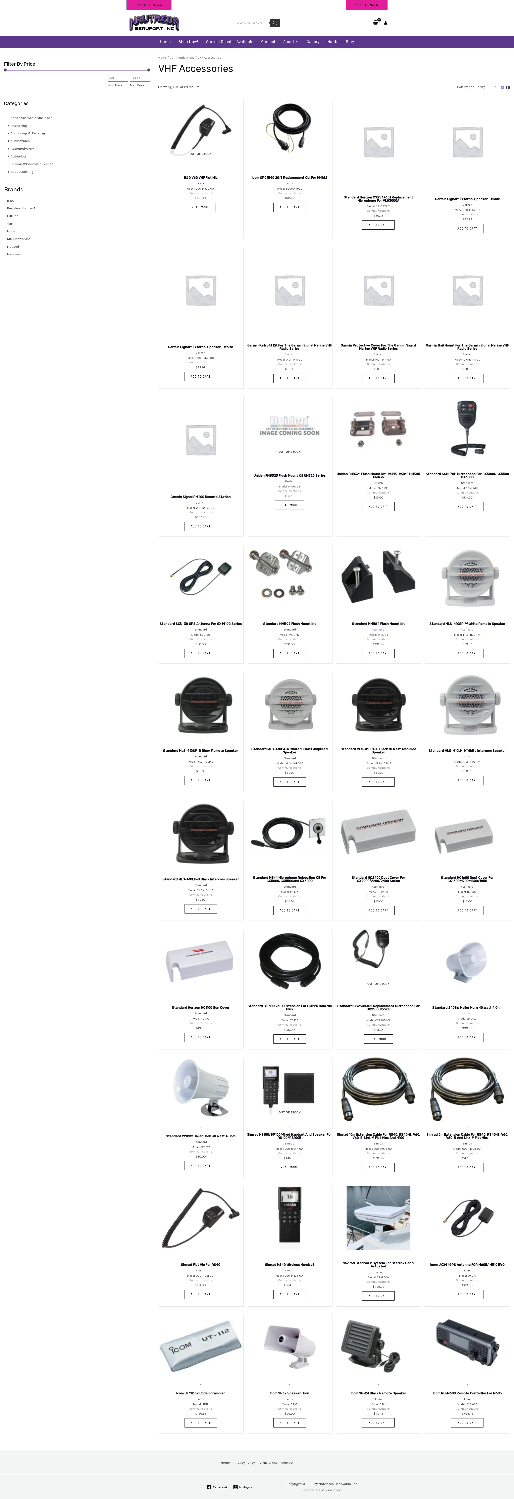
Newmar (13, 254)
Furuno (12, 216)
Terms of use (268, 1462)
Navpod (13, 246)
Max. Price (137, 85)
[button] (148, 5)
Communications (182, 57)
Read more (200, 207)
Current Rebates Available (229, 41)
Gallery (313, 41)
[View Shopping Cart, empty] (375, 22)
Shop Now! (188, 41)
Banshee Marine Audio (25, 208)
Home (165, 41)
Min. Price (115, 85)
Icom (11, 231)
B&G (10, 200)
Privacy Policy (244, 1462)
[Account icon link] (386, 23)
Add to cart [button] (290, 207)
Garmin (13, 223)
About (288, 41)
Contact (268, 41)
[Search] (275, 23)
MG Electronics (18, 239)
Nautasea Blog (340, 41)
